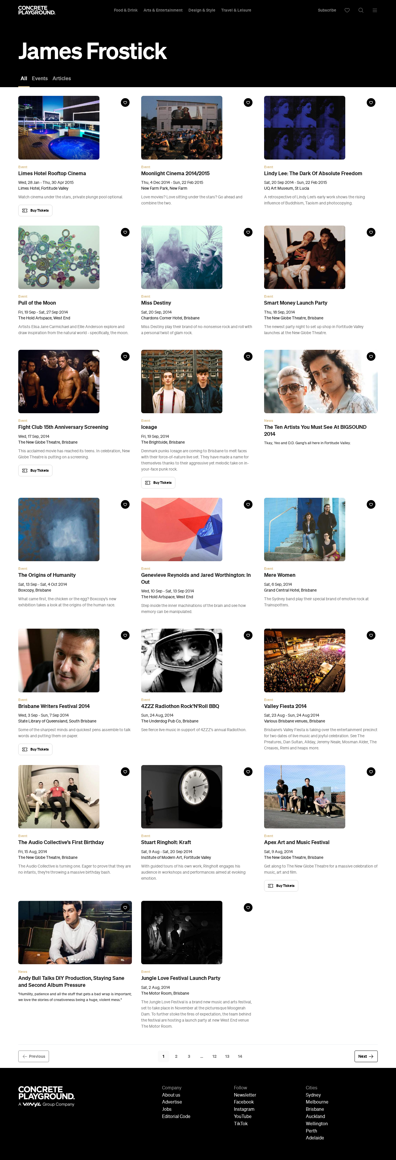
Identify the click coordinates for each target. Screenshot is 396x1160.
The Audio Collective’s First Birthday (61, 842)
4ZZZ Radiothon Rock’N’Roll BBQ (180, 706)
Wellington (317, 1124)
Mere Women (279, 575)
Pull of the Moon (37, 303)
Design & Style (201, 10)
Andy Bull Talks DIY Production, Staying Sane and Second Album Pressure (71, 981)
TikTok (241, 1124)
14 (240, 1056)
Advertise (172, 1102)
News (268, 420)
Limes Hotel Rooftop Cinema (52, 173)
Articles (61, 78)
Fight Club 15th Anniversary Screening (63, 427)
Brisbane (315, 1109)
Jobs (167, 1109)
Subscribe (327, 10)
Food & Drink (126, 10)
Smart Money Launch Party (295, 303)
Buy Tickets (39, 210)
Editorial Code (176, 1117)
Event (22, 167)
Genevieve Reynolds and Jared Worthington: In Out (196, 578)
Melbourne (317, 1102)
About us (171, 1095)
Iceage (149, 427)
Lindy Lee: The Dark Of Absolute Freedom (313, 173)
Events (40, 78)
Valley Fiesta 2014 (285, 706)
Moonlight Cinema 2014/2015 (175, 173)
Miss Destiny (156, 303)
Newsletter (245, 1095)
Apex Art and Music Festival (297, 842)
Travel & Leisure (236, 10)
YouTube (243, 1117)
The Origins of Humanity (47, 575)
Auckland (315, 1117)
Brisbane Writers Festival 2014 (54, 706)
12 (214, 1056)
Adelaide (315, 1138)
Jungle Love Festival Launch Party (180, 978)
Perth (311, 1131)
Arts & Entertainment (163, 10)
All (24, 78)
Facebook (244, 1102)
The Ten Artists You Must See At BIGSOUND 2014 (315, 430)
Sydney (313, 1095)
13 (227, 1056)
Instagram (244, 1109)
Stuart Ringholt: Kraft (166, 842)
